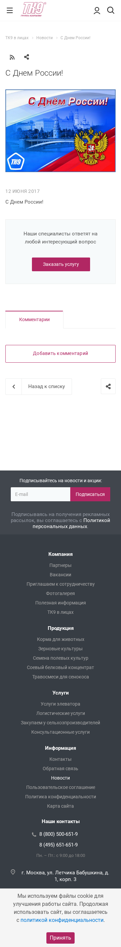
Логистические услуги (60, 713)
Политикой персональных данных (71, 523)
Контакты (60, 759)
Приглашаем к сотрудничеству (61, 584)
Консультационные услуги (60, 732)
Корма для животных (60, 639)
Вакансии (60, 574)
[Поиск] (110, 10)
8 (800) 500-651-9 (58, 834)
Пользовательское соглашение (60, 787)
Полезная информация (60, 602)
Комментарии (34, 319)
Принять (60, 938)
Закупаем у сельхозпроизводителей (60, 722)
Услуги (60, 693)
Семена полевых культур (60, 658)
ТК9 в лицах (60, 612)
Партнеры (60, 565)
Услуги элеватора (60, 704)
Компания (60, 554)
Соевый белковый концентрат (60, 667)
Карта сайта (60, 806)
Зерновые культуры (60, 648)
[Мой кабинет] (96, 10)
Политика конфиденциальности (60, 796)
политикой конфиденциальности (62, 920)
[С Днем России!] (60, 93)
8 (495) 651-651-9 (58, 845)
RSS (12, 57)
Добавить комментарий (60, 353)
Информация (60, 748)
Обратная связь (60, 768)
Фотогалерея (60, 593)
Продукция (61, 628)
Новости (60, 778)
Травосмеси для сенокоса (60, 676)
